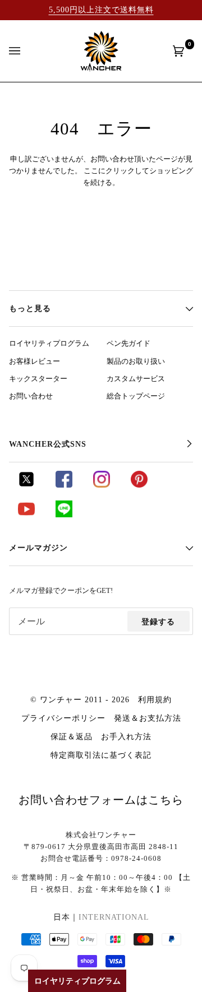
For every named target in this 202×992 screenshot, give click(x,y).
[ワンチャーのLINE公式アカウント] (64, 514)
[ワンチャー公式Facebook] (64, 484)
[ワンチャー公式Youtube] (26, 514)
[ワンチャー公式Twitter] (26, 484)
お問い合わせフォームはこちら (101, 800)
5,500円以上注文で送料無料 (101, 9)
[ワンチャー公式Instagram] (101, 484)
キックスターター (38, 379)
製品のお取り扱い (136, 361)
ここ (91, 170)
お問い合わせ (31, 396)
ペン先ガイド (128, 343)
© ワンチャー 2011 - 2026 (80, 699)
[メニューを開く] (26, 51)
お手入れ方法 (126, 736)
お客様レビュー (34, 361)
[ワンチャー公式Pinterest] (139, 484)
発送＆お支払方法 (147, 717)
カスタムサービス (136, 379)
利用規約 (155, 699)
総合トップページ (136, 396)
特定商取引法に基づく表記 (101, 754)
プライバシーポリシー (63, 717)
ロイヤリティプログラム (49, 343)
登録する (158, 621)
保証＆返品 (71, 736)
